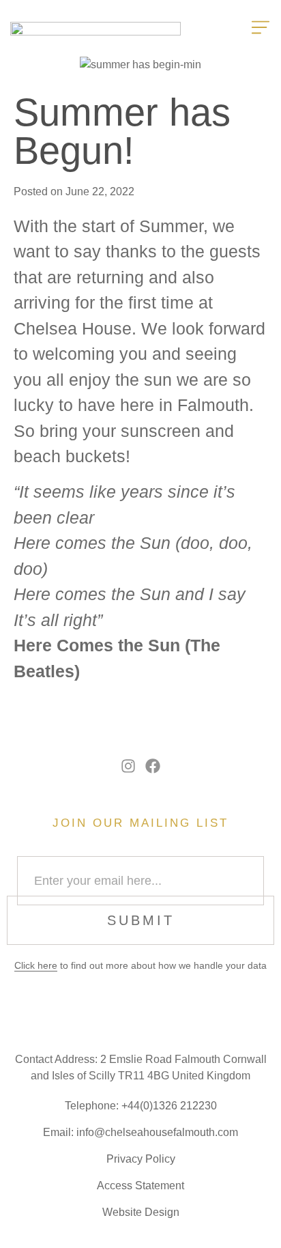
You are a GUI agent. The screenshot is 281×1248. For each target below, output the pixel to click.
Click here (35, 965)
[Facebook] (153, 766)
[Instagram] (128, 766)
